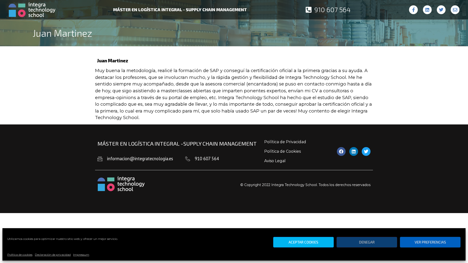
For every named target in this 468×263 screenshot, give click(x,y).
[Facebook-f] (413, 9)
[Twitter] (441, 9)
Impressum (81, 254)
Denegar (367, 242)
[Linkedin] (427, 9)
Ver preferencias (430, 242)
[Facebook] (341, 151)
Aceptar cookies (303, 242)
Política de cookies (19, 254)
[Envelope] (455, 9)
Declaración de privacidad (53, 254)
